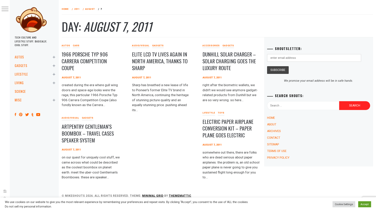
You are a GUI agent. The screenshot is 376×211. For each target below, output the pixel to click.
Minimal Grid (153, 195)
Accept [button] (365, 204)
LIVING (19, 82)
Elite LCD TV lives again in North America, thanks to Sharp (160, 61)
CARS (76, 45)
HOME (271, 118)
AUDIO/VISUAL (140, 45)
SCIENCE (20, 91)
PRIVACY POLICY (278, 157)
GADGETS (21, 65)
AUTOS (19, 57)
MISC (18, 100)
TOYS (221, 113)
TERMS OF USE (277, 151)
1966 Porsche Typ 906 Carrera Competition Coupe (85, 61)
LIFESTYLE (21, 74)
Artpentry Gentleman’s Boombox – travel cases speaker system (88, 133)
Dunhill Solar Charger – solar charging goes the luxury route (229, 61)
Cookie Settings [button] (344, 204)
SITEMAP (273, 144)
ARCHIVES (274, 131)
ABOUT (271, 124)
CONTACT (273, 137)
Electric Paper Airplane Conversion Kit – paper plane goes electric (227, 128)
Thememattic (180, 195)
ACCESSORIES (211, 45)
